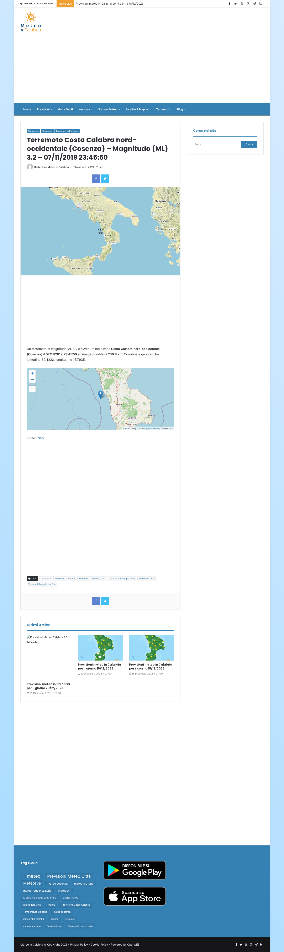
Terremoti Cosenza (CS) (92, 578)
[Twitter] (235, 3)
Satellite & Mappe (137, 109)
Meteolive (33, 131)
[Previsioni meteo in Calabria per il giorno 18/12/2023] (151, 648)
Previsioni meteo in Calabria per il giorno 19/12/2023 (99, 666)
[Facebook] (229, 3)
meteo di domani (62, 911)
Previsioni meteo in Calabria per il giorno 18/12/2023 (150, 666)
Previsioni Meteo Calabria (76, 904)
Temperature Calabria (35, 911)
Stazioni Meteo (107, 109)
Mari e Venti (65, 109)
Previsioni (43, 109)
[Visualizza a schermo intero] (32, 389)
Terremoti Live (146, 578)
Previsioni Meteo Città (69, 876)
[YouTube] (242, 3)
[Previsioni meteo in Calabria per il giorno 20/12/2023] (49, 657)
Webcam (84, 109)
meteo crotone (84, 883)
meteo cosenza (58, 883)
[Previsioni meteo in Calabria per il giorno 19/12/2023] (100, 648)
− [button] (32, 379)
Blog (180, 109)
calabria (54, 919)
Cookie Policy (99, 944)
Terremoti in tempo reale (122, 578)
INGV (40, 438)
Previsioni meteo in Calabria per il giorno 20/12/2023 (110, 3)
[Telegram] (254, 3)
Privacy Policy (79, 944)
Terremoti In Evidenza (67, 131)
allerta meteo (70, 897)
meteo (51, 904)
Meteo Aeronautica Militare (39, 897)
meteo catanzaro (32, 926)
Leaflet (126, 428)
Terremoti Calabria (65, 578)
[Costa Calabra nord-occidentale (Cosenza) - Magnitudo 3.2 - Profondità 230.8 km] (100, 394)
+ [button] (32, 373)
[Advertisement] (142, 69)
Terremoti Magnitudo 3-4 (42, 584)
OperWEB (133, 944)
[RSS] (260, 3)
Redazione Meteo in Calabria (51, 167)
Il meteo (32, 876)
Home (27, 109)
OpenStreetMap (152, 428)
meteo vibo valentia (33, 918)
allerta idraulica (32, 904)
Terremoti (162, 109)
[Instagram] (248, 3)
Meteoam (64, 890)
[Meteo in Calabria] (30, 22)
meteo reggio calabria (37, 890)
